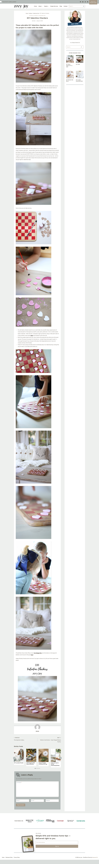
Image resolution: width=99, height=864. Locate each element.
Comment (19, 782)
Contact (65, 6)
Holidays (31, 15)
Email (32, 800)
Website (48, 800)
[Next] (60, 758)
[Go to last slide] (14, 758)
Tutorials (36, 15)
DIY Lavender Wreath (18, 762)
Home (35, 6)
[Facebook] (80, 2)
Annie (34, 20)
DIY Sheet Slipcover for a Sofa (69, 65)
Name (18, 800)
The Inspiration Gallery (19, 739)
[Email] (88, 2)
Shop (61, 6)
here (32, 335)
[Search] (81, 47)
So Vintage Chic (38, 653)
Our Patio (78, 64)
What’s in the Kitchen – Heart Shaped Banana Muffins (50, 739)
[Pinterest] (85, 2)
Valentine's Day (42, 15)
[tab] (38, 768)
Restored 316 (95, 857)
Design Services (54, 6)
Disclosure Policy (9, 857)
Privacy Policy (17, 857)
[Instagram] (83, 2)
